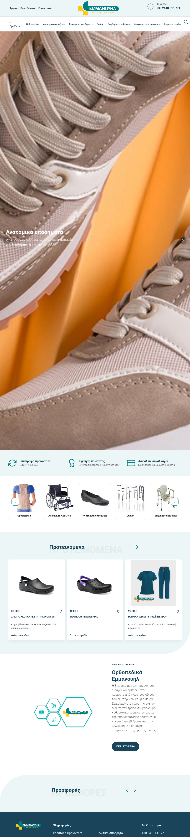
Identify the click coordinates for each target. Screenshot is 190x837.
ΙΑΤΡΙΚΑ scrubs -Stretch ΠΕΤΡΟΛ (89, 616)
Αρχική (13, 8)
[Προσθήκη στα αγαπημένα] (60, 611)
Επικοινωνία (45, 8)
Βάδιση (100, 24)
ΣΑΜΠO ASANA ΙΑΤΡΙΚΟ (25, 616)
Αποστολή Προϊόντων (67, 833)
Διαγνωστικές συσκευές (147, 24)
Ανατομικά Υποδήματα (81, 24)
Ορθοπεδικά (32, 24)
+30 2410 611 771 (154, 833)
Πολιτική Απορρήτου (110, 833)
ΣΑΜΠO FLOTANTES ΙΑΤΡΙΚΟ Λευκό (149, 616)
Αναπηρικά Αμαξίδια (54, 24)
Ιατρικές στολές (173, 24)
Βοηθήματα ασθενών (119, 24)
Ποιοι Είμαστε (27, 8)
